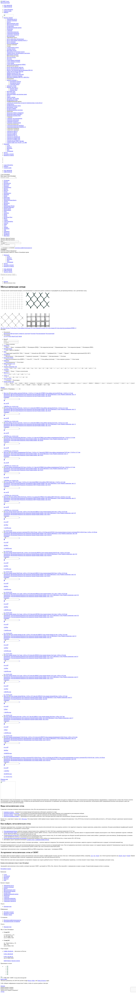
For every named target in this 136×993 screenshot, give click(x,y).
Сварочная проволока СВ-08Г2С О (16, 127)
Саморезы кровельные (13, 120)
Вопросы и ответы (9, 155)
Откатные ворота (14, 84)
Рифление (6, 360)
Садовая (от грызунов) (24, 333)
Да (1, 991)
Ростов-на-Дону (8, 217)
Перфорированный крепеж (11, 894)
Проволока (7, 895)
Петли (8, 95)
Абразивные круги (9, 885)
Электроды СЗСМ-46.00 (13, 137)
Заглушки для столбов (13, 98)
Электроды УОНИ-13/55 (13, 139)
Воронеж (6, 186)
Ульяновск (6, 228)
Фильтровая (7, 333)
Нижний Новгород (9, 207)
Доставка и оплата (9, 154)
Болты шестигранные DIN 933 (15, 67)
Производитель (8, 348)
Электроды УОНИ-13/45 (13, 138)
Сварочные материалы (10, 899)
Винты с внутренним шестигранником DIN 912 (20, 70)
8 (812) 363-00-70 (8, 956)
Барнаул (6, 181)
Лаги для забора (11, 93)
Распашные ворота (15, 83)
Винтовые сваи (11, 91)
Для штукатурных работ (10, 832)
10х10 (9, 336)
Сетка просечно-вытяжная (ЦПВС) (16, 64)
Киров (5, 196)
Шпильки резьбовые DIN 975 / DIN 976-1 (18, 77)
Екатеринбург (7, 187)
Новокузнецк (7, 208)
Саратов (6, 223)
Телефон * (3, 243)
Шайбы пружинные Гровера (14, 76)
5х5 (7, 336)
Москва (6, 204)
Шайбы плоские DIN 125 (13, 73)
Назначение (7, 354)
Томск (5, 224)
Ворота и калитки (12, 80)
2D (20, 819)
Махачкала (7, 203)
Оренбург (6, 213)
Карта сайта (4, 979)
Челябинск (7, 234)
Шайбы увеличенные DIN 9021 (15, 74)
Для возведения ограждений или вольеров (15, 838)
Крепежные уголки (12, 107)
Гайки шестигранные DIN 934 (15, 71)
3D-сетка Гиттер (11, 57)
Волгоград (6, 184)
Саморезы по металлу (13, 121)
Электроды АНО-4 (12, 132)
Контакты (9, 148)
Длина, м (6, 375)
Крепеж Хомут (14, 88)
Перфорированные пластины (15, 110)
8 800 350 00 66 (8, 6)
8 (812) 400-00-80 (8, 954)
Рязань (5, 218)
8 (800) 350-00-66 (8, 951)
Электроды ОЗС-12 (12, 135)
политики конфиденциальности (23, 247)
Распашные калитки (15, 81)
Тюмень (6, 227)
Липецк (6, 201)
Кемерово (6, 194)
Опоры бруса (10, 104)
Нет (3, 991)
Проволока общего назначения (15, 112)
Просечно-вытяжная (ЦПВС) (11, 816)
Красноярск (7, 198)
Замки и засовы (11, 97)
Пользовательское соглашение (12, 921)
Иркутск (6, 190)
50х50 (20, 336)
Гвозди (5, 888)
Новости (9, 146)
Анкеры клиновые (9, 887)
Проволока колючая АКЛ (14, 115)
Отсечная (32, 333)
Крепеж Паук (13, 90)
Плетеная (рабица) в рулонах (11, 813)
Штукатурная (14, 333)
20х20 (13, 336)
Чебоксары (7, 232)
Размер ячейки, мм (9, 381)
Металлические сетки (9, 889)
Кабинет (6, 12)
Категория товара (8, 357)
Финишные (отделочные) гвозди (16, 51)
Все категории (11, 36)
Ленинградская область (10, 200)
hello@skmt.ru (7, 960)
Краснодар (7, 197)
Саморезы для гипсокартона (14, 118)
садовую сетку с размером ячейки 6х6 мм (38, 839)
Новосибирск (7, 210)
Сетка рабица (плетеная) (13, 60)
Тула (5, 225)
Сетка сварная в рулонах (13, 61)
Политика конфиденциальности (12, 920)
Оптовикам (10, 151)
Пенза (5, 214)
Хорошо (3, 986)
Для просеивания (40, 333)
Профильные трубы (12, 100)
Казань (5, 191)
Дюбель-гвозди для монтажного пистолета (18, 53)
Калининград (7, 193)
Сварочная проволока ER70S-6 (15, 125)
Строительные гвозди (13, 47)
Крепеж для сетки (12, 87)
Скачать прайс (7, 11)
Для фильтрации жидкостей (11, 835)
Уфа (5, 230)
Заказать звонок (8, 271)
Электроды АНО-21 (12, 131)
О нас (8, 145)
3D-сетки (24, 819)
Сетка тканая (10, 63)
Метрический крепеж (9, 891)
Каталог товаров (8, 17)
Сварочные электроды (10, 901)
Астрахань (6, 180)
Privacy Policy (31, 980)
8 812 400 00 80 (8, 5)
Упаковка (6, 369)
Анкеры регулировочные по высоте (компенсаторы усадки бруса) (24, 102)
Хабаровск (7, 231)
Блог (8, 149)
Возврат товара (8, 914)
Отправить (3, 249)
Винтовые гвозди (11, 50)
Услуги (6, 152)
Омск (5, 211)
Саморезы (6, 897)
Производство (7, 906)
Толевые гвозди (11, 49)
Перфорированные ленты (14, 105)
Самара (6, 220)
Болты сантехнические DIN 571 (15, 68)
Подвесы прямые (11, 108)
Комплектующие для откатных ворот (17, 94)
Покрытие (6, 345)
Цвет (5, 351)
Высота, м (6, 372)
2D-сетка (9, 59)
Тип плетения (7, 378)
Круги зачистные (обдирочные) (15, 39)
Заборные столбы (11, 85)
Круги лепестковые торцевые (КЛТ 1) (17, 40)
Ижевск (6, 188)
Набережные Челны (9, 206)
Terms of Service (42, 980)
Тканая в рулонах (8, 814)
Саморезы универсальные (14, 122)
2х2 (5, 336)
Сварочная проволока (10, 898)
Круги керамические (12, 43)
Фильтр (3, 387)
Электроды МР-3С (12, 134)
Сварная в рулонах (9, 812)
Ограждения (7, 892)
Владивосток (7, 183)
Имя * (2, 241)
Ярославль (6, 235)
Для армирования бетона (10, 831)
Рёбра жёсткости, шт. (9, 363)
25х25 (16, 336)
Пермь (5, 215)
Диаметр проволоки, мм (10, 366)
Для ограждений (49, 333)
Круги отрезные (11, 41)
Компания (6, 144)
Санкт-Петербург (8, 9)
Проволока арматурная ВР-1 (14, 114)
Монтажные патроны (12, 54)
